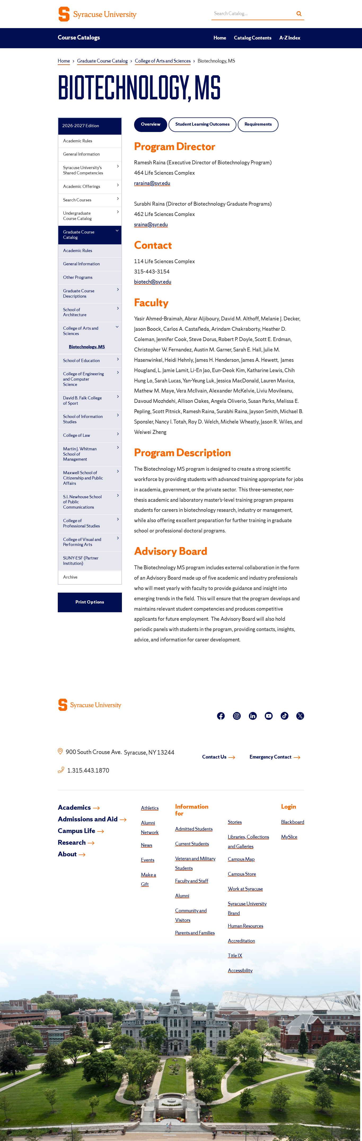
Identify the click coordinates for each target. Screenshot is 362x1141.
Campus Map (241, 859)
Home (220, 38)
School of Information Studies (83, 419)
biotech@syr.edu (152, 282)
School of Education (81, 361)
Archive (70, 577)
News (146, 845)
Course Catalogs (79, 38)
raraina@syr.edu (152, 183)
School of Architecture (74, 312)
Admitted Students (194, 829)
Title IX (235, 956)
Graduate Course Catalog (102, 61)
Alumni (182, 896)
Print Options (90, 602)
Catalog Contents (252, 38)
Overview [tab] (150, 124)
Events (147, 860)
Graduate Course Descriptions (78, 293)
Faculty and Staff (191, 881)
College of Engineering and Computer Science (83, 379)
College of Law (76, 435)
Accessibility (240, 971)
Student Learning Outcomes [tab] (202, 124)
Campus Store (242, 874)
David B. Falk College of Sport (82, 400)
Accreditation (241, 941)
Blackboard (292, 822)
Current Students (192, 844)
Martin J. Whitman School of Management (79, 454)
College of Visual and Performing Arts (82, 542)
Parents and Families (195, 933)
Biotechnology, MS (87, 347)
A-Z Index (289, 38)
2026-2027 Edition (80, 126)
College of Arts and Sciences (163, 61)
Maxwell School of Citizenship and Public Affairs (83, 478)
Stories (235, 822)
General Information (81, 154)
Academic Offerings (81, 187)
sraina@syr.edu (151, 225)
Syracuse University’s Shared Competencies (83, 170)
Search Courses (77, 200)
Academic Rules (77, 141)
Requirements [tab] (258, 124)
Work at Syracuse (245, 889)
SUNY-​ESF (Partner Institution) (81, 561)
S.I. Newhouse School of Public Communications (82, 502)
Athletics (149, 808)
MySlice (289, 837)
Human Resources (245, 926)
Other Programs (77, 277)
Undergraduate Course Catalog (77, 216)
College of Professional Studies (81, 523)
